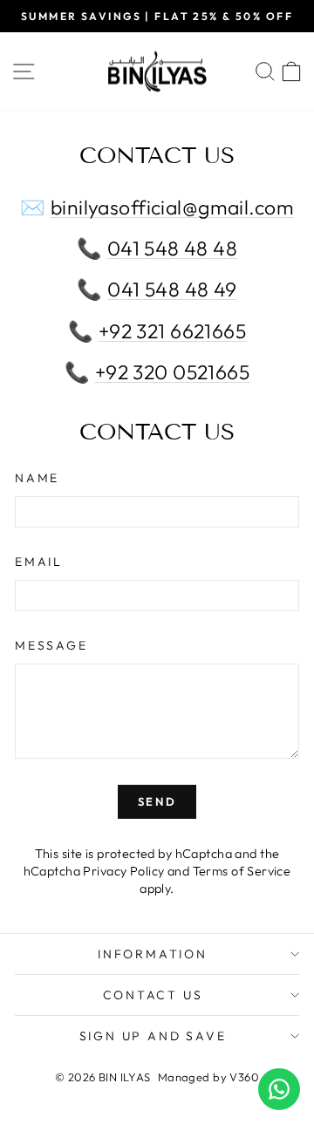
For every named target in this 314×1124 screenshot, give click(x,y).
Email (39, 561)
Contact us (153, 995)
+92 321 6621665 (172, 331)
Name (37, 478)
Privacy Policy (123, 871)
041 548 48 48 (172, 248)
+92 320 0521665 (172, 372)
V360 (244, 1077)
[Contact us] (279, 1089)
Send (157, 801)
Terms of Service (242, 871)
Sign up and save (153, 1036)
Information (153, 954)
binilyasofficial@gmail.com (172, 207)
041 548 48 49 (172, 289)
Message (51, 645)
